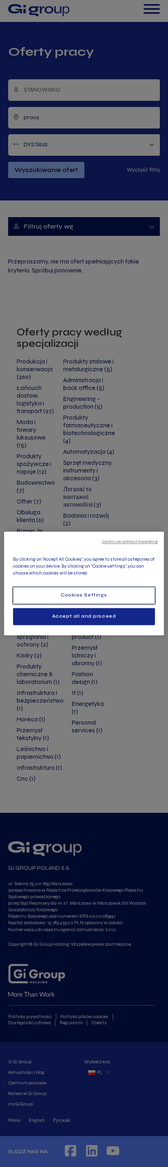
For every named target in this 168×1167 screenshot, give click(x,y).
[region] (84, 583)
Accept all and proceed (84, 616)
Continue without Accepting (130, 541)
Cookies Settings (84, 595)
